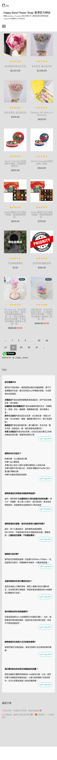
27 (6, 347)
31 (37, 347)
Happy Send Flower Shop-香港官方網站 (26, 12)
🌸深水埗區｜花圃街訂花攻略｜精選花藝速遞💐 (22, 711)
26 (47, 340)
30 (29, 347)
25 (39, 340)
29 (21, 347)
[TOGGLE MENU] (4, 26)
